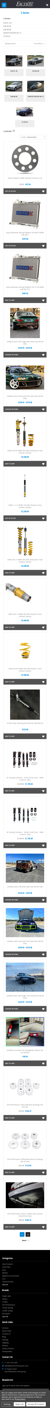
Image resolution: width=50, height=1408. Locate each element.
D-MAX (5, 1302)
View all (5, 1284)
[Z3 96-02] (24, 112)
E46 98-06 (7, 29)
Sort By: (23, 137)
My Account (6, 1331)
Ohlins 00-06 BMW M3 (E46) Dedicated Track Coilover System (25, 451)
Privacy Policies (8, 1348)
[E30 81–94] (13, 61)
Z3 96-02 (6, 36)
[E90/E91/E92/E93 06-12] (35, 86)
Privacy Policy (20, 1399)
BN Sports (6, 1313)
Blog (4, 1337)
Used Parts (6, 1267)
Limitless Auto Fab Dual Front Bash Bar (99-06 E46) (25, 397)
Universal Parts (7, 1282)
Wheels (5, 1273)
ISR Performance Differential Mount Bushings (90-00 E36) (25, 1160)
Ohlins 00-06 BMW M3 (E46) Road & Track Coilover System (25, 670)
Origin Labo (6, 1296)
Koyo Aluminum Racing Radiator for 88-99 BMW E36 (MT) (25, 233)
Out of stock (10, 191)
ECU (3, 1279)
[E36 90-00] (35, 61)
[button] (25, 43)
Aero (4, 1270)
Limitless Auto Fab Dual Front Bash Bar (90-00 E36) (25, 942)
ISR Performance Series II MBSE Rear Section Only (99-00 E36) (25, 1215)
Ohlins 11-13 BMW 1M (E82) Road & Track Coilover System (25, 506)
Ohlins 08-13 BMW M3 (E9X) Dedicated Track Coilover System (25, 561)
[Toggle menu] (4, 5)
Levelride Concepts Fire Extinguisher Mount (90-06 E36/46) (25, 1051)
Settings (7, 1404)
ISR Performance (8, 1305)
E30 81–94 (7, 23)
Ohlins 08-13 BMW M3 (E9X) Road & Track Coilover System (25, 615)
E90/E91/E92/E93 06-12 (12, 33)
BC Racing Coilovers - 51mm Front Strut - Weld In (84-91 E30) (25, 779)
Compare (7, 131)
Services (5, 1328)
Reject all (19, 1404)
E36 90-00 (7, 26)
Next (24, 1240)
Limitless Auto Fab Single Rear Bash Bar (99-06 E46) (25, 342)
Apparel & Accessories (10, 1276)
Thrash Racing (7, 1308)
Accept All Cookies (36, 1404)
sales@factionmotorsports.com (16, 1366)
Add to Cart (10, 300)
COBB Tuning (7, 1311)
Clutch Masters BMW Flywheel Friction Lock (25, 178)
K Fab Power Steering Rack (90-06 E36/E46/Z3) (25, 723)
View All (5, 1316)
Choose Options (11, 355)
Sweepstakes (7, 1351)
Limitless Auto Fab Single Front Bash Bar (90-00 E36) (25, 997)
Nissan (4, 1299)
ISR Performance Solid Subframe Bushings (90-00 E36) (25, 1106)
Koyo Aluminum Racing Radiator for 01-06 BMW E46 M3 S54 (25, 288)
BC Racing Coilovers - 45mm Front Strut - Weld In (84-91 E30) (25, 833)
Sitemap (5, 1340)
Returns (5, 1345)
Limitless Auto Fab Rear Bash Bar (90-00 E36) (25, 887)
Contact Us (6, 1334)
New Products (7, 1264)
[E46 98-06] (13, 86)
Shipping (5, 1343)
